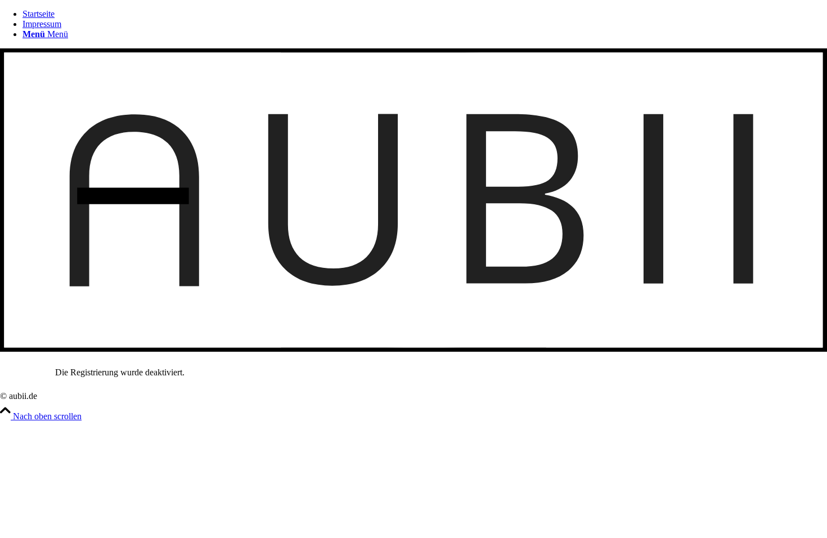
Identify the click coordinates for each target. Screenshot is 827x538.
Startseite (39, 14)
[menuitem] (425, 34)
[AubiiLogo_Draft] (413, 348)
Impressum (42, 24)
